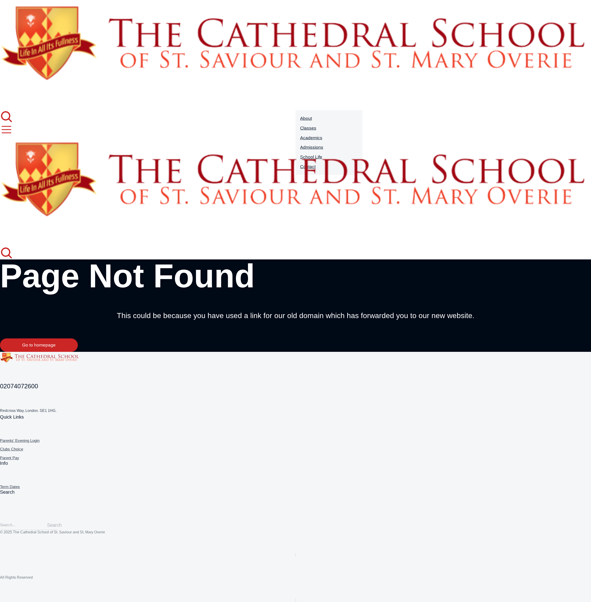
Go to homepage (39, 345)
